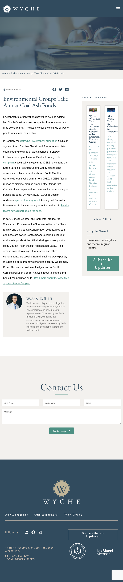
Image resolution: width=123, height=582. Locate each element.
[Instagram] (40, 532)
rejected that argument (27, 200)
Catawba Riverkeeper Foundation (38, 140)
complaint (9, 162)
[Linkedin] (26, 532)
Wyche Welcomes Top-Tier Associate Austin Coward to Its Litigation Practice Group (94, 128)
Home (5, 73)
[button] (54, 89)
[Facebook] (33, 532)
